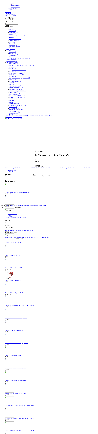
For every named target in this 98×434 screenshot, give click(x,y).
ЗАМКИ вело (13, 92)
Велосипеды (10, 27)
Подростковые (14, 32)
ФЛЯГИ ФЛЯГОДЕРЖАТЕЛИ (17, 91)
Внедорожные (13, 56)
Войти (6, 14)
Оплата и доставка (12, 214)
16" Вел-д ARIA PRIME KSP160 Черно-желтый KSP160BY (19, 418)
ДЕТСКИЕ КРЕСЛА (15, 111)
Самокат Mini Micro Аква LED (12, 255)
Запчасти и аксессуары (12, 62)
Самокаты (9, 50)
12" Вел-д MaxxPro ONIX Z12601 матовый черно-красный (19, 230)
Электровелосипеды (12, 59)
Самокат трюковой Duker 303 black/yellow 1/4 (16, 318)
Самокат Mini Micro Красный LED (13, 280)
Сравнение (8, 12)
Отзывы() (10, 171)
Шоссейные (13, 42)
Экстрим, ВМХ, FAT (15, 39)
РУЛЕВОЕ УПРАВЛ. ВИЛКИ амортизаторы (21, 65)
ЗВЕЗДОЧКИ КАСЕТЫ (15, 108)
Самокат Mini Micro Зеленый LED (13, 267)
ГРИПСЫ (12, 100)
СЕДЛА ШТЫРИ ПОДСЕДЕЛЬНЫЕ (19, 78)
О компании (11, 212)
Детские (12, 34)
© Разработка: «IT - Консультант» (40, 237)
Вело (11, 84)
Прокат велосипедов (14, 47)
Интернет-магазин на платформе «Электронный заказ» (18, 237)
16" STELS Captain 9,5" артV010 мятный (15, 242)
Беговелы (12, 43)
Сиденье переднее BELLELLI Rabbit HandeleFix (17, 192)
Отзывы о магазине (15, 5)
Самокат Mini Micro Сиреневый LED (14, 292)
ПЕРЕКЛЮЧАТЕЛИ (15, 103)
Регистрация (12, 14)
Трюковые (12, 52)
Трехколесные (13, 55)
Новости (10, 215)
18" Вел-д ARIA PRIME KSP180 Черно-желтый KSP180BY (19, 430)
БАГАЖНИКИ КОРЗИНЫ (16, 81)
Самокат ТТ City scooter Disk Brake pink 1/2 (15, 368)
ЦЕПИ (12, 102)
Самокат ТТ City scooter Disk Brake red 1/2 (15, 380)
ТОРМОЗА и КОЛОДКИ (16, 109)
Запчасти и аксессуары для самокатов (19, 58)
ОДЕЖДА (11, 114)
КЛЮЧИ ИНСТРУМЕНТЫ (17, 73)
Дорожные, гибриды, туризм (17, 35)
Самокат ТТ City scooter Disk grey (13, 355)
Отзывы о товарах (15, 7)
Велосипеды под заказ (14, 46)
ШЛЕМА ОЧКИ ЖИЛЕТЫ (17, 97)
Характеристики (12, 170)
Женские (12, 31)
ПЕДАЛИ (12, 79)
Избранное (8, 13)
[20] (13, 117)
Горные (12, 29)
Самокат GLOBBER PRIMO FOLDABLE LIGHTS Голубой (19, 305)
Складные (12, 37)
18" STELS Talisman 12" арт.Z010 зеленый (15, 217)
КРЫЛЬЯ (12, 71)
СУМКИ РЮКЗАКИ (15, 86)
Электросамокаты (11, 49)
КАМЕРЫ (13, 67)
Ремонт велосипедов (12, 61)
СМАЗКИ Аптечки (15, 82)
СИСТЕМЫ (13, 107)
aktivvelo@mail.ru (9, 230)
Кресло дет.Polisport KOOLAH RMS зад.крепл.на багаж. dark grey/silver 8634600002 (25, 205)
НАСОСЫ (12, 68)
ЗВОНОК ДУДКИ (14, 94)
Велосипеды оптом (14, 45)
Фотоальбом (11, 218)
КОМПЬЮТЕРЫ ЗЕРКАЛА (19, 70)
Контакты (10, 216)
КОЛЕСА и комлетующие (16, 74)
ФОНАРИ (12, 99)
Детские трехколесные (15, 40)
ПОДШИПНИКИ (14, 113)
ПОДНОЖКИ (13, 76)
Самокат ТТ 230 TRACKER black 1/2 (14, 330)
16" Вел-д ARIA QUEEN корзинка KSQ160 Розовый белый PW (20, 405)
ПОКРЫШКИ (14, 63)
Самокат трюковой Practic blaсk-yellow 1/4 (15, 393)
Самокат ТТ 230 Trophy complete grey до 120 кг (16, 343)
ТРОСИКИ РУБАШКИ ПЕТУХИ (18, 105)
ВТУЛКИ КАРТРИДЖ (16, 87)
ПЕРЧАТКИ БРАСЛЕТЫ (16, 89)
